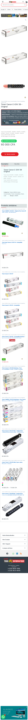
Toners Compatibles (21, 101)
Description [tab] (4, 164)
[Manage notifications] (24, 716)
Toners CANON (17, 9)
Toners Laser (3, 102)
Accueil (2, 9)
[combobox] (12, 4)
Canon (8, 9)
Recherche (25, 4)
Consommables (13, 101)
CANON (16, 195)
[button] (25, 20)
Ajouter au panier (11, 154)
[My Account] (23, 2)
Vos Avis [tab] (16, 164)
